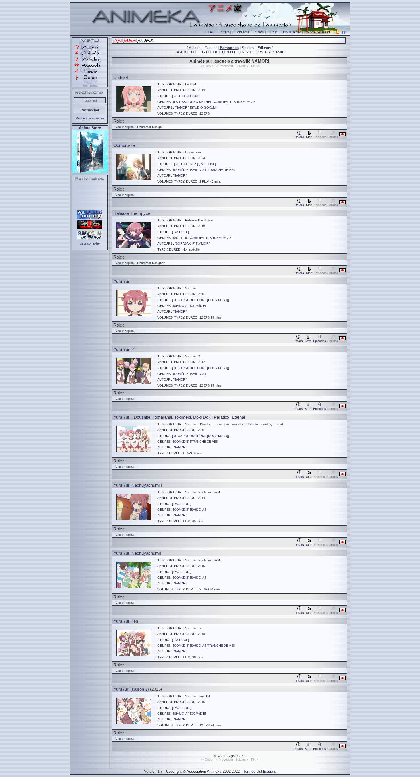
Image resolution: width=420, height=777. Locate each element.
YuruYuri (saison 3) (131, 689)
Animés (195, 48)
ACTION (180, 237)
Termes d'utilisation (259, 771)
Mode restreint (318, 32)
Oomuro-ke (124, 145)
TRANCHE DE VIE (242, 101)
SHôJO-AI (198, 169)
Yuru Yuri (121, 281)
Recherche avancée (90, 118)
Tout (279, 52)
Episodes (319, 341)
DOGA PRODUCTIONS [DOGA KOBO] (200, 300)
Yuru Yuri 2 (123, 349)
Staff (225, 32)
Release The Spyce (131, 213)
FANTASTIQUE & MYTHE (192, 101)
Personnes (229, 48)
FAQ (211, 32)
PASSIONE (207, 164)
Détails (299, 137)
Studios (248, 48)
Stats (259, 32)
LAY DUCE (180, 232)
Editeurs (264, 48)
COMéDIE (220, 101)
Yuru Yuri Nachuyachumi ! (137, 485)
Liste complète (90, 243)
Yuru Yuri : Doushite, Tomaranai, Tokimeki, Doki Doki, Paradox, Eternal (179, 417)
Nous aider (292, 32)
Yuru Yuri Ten (125, 621)
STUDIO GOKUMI (186, 96)
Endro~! (120, 77)
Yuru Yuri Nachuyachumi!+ (138, 553)
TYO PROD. (181, 504)
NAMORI (182, 107)
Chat (273, 32)
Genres (211, 48)
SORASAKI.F (185, 243)
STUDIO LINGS (186, 164)
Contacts (242, 32)
